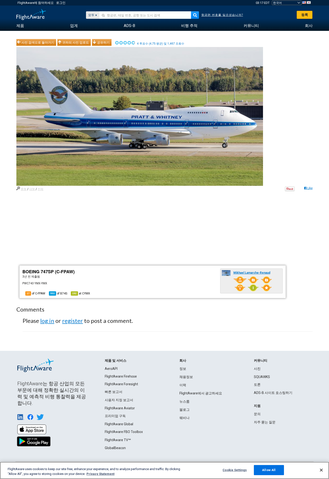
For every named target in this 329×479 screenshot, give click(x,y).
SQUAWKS (262, 377)
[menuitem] (20, 26)
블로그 (184, 410)
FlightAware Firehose (121, 376)
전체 (40, 189)
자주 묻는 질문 (265, 422)
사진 (257, 369)
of (58, 293)
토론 (257, 384)
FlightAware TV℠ (118, 440)
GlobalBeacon (115, 448)
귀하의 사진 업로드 (75, 42)
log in (47, 320)
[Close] (321, 470)
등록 (304, 15)
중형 (23, 189)
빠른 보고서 (113, 392)
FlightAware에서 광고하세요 (200, 393)
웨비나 (184, 418)
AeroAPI (111, 369)
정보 (182, 369)
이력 (182, 385)
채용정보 (186, 377)
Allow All (269, 470)
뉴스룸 (184, 401)
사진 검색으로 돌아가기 (37, 42)
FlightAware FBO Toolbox (124, 432)
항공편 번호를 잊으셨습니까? (222, 15)
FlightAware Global (119, 424)
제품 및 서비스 (115, 360)
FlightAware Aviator (120, 408)
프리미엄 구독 (115, 416)
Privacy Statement (100, 474)
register (72, 320)
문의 (257, 414)
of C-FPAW (36, 293)
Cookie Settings (235, 470)
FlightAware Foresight (121, 384)
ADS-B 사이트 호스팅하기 (273, 393)
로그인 (61, 3)
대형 (32, 189)
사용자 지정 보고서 (119, 400)
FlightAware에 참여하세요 (36, 3)
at (81, 293)
